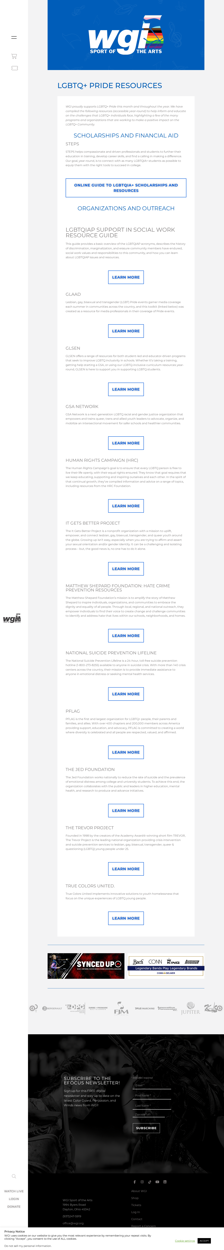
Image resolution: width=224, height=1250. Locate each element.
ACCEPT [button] (204, 1240)
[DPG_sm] (45, 1008)
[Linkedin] (165, 1182)
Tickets (136, 1205)
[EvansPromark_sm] (68, 1008)
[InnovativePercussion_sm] (137, 1008)
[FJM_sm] (91, 1008)
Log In (135, 1212)
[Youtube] (157, 1182)
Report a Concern (143, 1226)
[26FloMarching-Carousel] (114, 1008)
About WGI (139, 1191)
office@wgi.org (73, 1223)
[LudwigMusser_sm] (207, 1008)
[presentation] (32, 1008)
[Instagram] (142, 1182)
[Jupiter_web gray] (160, 1008)
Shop (135, 1198)
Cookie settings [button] (185, 1240)
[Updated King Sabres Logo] (184, 1008)
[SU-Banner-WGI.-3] (86, 977)
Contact (136, 1219)
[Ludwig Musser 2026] (166, 977)
